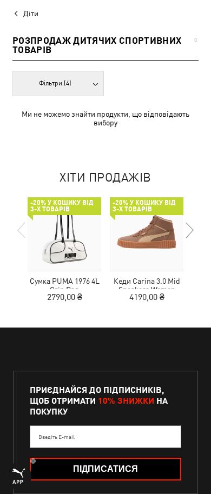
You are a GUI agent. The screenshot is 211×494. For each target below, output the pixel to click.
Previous (22, 230)
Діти (30, 13)
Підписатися (105, 468)
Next (189, 230)
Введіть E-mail (56, 436)
